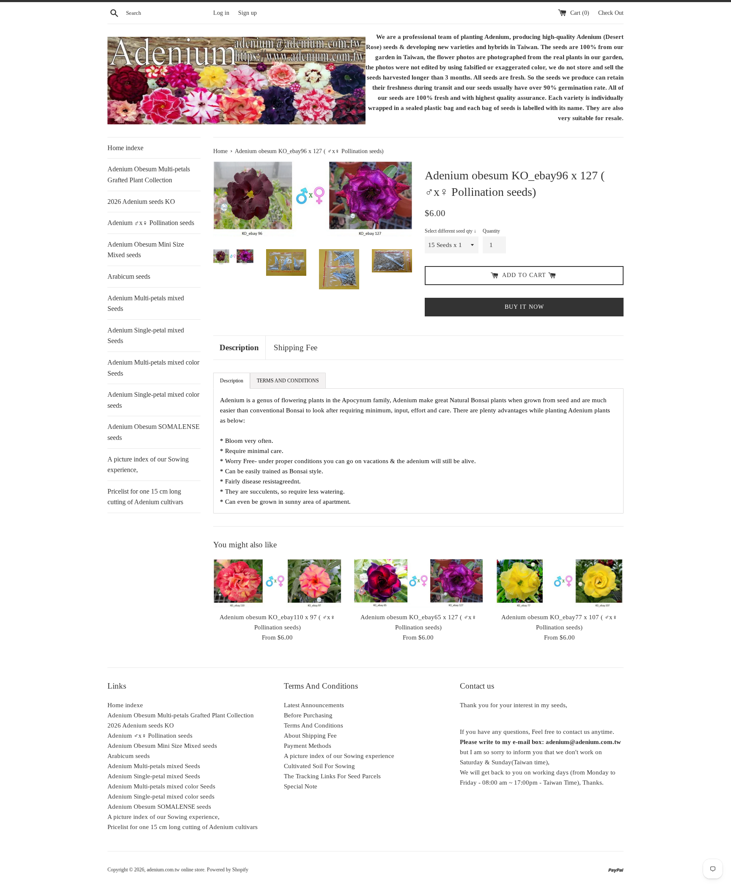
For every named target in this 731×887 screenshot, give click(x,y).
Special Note (300, 786)
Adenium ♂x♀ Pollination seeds (150, 222)
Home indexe (125, 147)
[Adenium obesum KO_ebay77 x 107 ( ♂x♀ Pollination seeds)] (559, 583)
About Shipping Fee (310, 735)
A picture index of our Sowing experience (339, 755)
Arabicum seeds (128, 276)
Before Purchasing (308, 715)
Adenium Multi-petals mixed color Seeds (153, 368)
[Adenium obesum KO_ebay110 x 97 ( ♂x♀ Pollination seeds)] (277, 583)
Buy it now (524, 307)
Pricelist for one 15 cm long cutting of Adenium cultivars (145, 497)
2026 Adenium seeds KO (141, 201)
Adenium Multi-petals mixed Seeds (145, 303)
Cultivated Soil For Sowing (319, 766)
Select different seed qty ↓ (450, 231)
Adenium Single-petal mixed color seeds (153, 400)
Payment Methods (307, 745)
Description (239, 347)
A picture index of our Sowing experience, (148, 465)
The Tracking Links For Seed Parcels (332, 776)
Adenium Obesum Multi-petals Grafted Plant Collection (148, 174)
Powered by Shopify (227, 870)
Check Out (611, 13)
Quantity (491, 231)
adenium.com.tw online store (175, 870)
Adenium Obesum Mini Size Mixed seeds (145, 250)
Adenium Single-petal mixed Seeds (145, 336)
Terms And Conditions (313, 725)
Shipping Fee (295, 347)
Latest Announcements (314, 705)
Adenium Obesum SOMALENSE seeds (153, 432)
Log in (221, 13)
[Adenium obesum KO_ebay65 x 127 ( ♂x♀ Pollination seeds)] (418, 583)
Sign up (247, 13)
